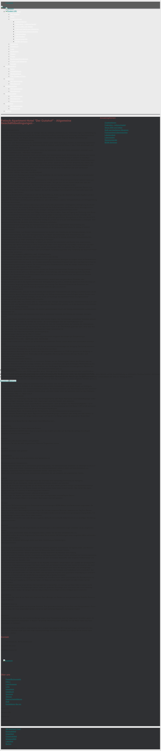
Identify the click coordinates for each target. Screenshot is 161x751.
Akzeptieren (4, 381)
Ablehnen (12, 381)
